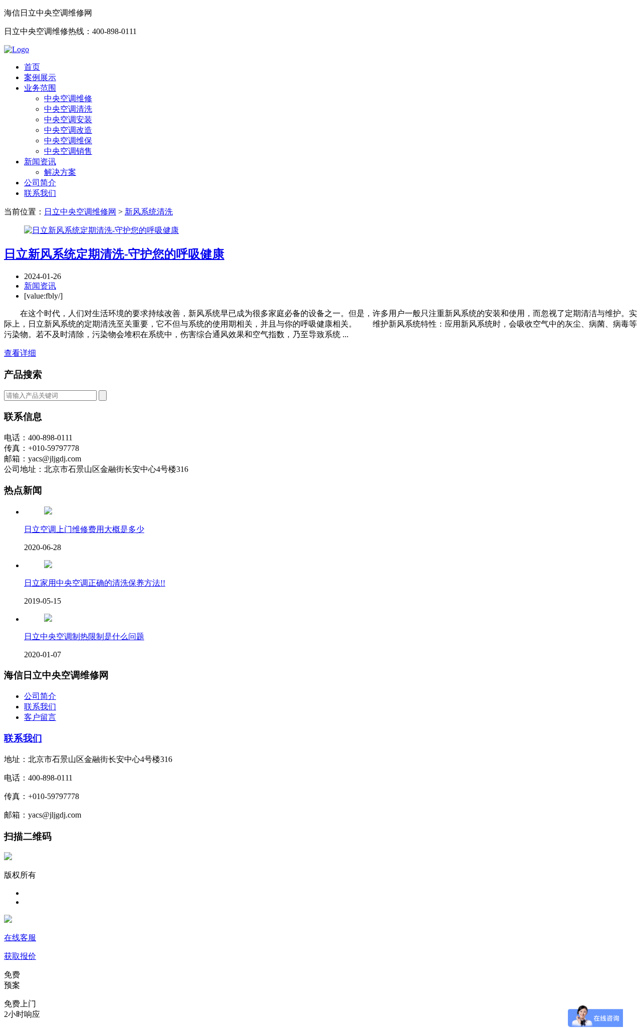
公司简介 (40, 182)
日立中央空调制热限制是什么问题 (84, 636)
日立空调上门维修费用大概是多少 (84, 529)
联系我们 (40, 193)
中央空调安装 (68, 119)
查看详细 (20, 353)
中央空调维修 (68, 98)
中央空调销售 (68, 151)
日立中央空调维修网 (80, 211)
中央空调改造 (68, 130)
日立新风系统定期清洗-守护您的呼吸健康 (114, 254)
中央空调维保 (68, 140)
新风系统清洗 (149, 211)
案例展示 (40, 77)
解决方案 (60, 172)
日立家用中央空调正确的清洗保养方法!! (94, 583)
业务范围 (40, 88)
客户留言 (40, 717)
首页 (32, 67)
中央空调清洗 (68, 109)
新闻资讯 (40, 161)
